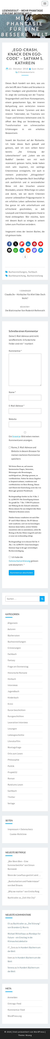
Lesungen (12, 728)
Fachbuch (32, 271)
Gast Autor (38, 69)
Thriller (11, 797)
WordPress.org (15, 1016)
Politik (11, 766)
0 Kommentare (26, 72)
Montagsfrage (14, 747)
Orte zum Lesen (15, 753)
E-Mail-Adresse (16, 405)
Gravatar (16, 436)
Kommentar (15, 350)
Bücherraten (14, 635)
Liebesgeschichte (16, 735)
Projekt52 (12, 772)
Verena (11, 967)
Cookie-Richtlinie (18, 834)
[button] (9, 243)
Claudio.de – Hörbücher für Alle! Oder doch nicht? (25, 294)
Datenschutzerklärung (20, 560)
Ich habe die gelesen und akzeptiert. (23, 561)
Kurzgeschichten (16, 716)
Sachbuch (12, 790)
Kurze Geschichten (16, 710)
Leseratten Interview (18, 722)
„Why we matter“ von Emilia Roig (23, 891)
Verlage (11, 803)
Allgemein (13, 623)
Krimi (10, 703)
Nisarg (29, 1035)
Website (13, 419)
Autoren (11, 629)
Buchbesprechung (17, 275)
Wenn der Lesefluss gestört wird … (24, 875)
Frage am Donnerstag (18, 666)
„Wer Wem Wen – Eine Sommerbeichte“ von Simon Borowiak (21, 865)
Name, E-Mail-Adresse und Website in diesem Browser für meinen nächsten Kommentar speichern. (25, 453)
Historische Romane (17, 672)
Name (12, 392)
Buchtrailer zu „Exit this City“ (22, 897)
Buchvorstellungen (18, 271)
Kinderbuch (13, 697)
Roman (11, 778)
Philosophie (13, 759)
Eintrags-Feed (14, 1003)
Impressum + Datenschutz (20, 829)
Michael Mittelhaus (17, 933)
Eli (9, 923)
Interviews (13, 685)
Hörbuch (12, 679)
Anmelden (12, 997)
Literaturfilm (14, 741)
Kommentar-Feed (16, 1009)
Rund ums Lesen (15, 784)
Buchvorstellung (35, 275)
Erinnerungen (14, 647)
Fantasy (11, 660)
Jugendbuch (13, 691)
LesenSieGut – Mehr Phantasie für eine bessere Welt (22, 11)
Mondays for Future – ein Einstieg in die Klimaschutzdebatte (24, 937)
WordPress (39, 1032)
